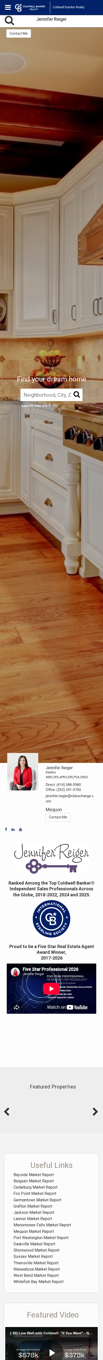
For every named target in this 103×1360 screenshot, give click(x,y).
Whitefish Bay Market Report (39, 1281)
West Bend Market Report (36, 1275)
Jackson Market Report (34, 1212)
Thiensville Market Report (36, 1263)
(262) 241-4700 (68, 790)
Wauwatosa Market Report (37, 1269)
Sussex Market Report (33, 1256)
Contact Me (19, 33)
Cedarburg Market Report (36, 1187)
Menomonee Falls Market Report (42, 1225)
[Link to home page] (32, 7)
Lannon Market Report (33, 1218)
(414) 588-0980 (68, 785)
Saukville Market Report (34, 1244)
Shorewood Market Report (37, 1250)
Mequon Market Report (34, 1231)
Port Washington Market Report (41, 1237)
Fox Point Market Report (35, 1193)
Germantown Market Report (37, 1200)
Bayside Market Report (34, 1174)
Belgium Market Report (34, 1181)
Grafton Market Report (33, 1206)
